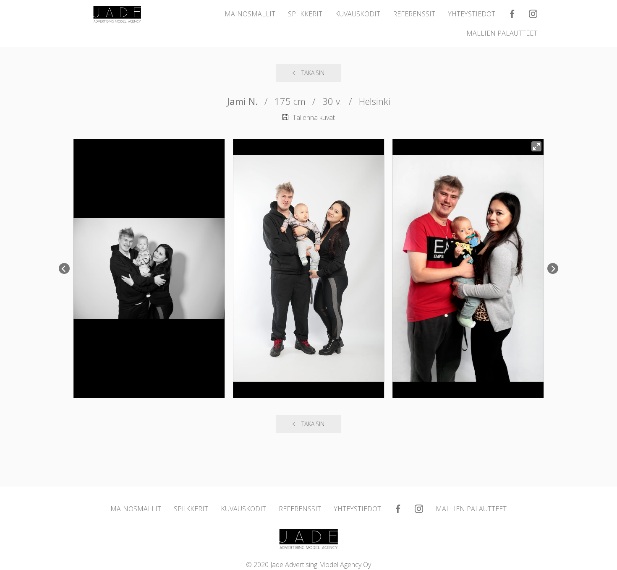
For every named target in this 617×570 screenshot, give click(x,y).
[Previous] (64, 268)
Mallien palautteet (501, 33)
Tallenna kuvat (314, 117)
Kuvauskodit (357, 13)
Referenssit (414, 13)
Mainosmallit (250, 13)
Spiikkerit (305, 13)
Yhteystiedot (471, 13)
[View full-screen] (536, 146)
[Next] (552, 268)
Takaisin (312, 73)
